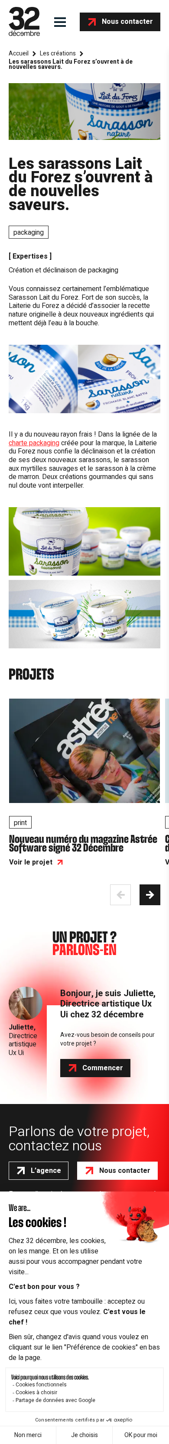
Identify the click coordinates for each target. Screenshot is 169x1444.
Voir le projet (30, 862)
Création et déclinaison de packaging (63, 270)
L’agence (46, 1171)
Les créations (58, 53)
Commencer (102, 1068)
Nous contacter (127, 21)
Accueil (19, 53)
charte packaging (34, 443)
